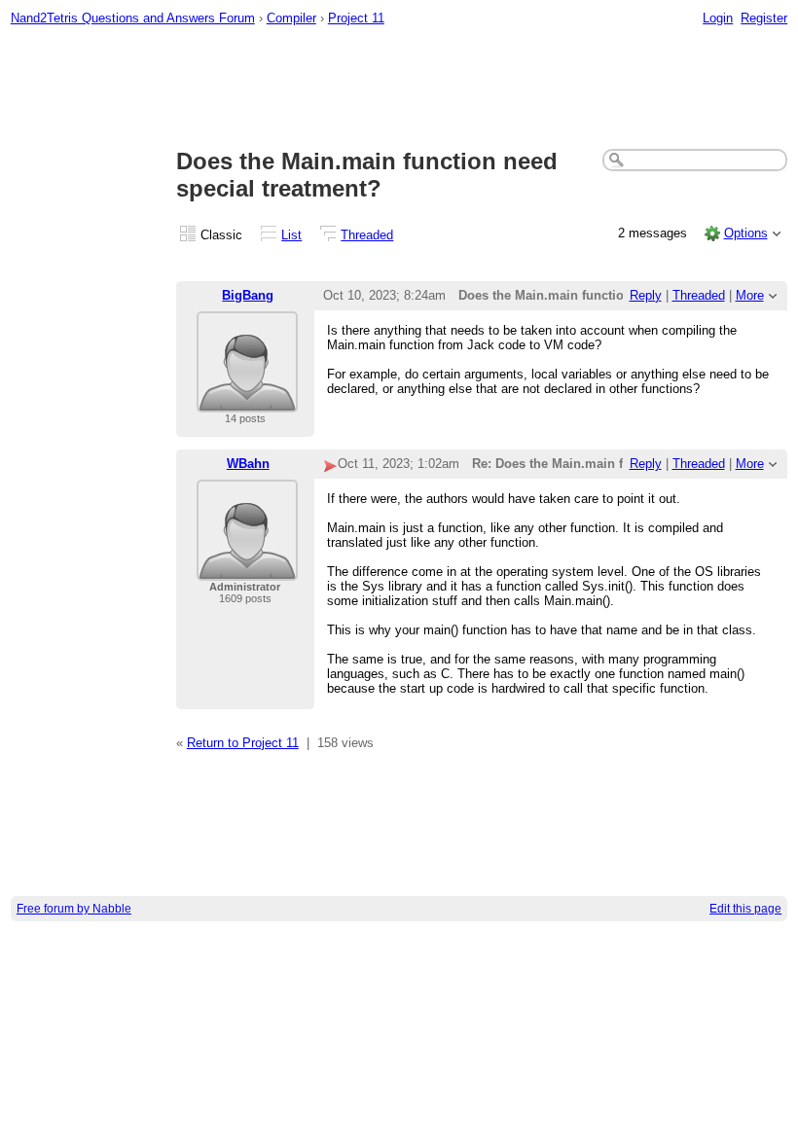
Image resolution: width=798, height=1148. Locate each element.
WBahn (248, 463)
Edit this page (745, 908)
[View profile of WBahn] (247, 568)
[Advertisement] (399, 88)
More (750, 295)
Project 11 (356, 18)
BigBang (247, 295)
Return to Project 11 (243, 742)
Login (718, 18)
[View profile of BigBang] (247, 400)
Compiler (291, 18)
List (291, 235)
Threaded (367, 235)
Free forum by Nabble (74, 908)
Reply (646, 295)
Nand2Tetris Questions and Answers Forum (133, 18)
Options (746, 233)
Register (764, 18)
